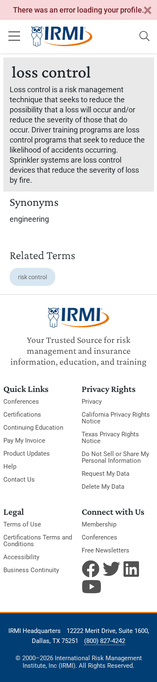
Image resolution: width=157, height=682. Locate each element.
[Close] (147, 10)
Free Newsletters (105, 550)
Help (9, 466)
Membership (99, 524)
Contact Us (19, 479)
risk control (32, 277)
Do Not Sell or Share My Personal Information (115, 457)
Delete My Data (103, 486)
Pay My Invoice (24, 440)
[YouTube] (90, 586)
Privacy (92, 401)
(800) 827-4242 (104, 641)
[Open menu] (14, 36)
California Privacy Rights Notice (116, 418)
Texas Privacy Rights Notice (110, 437)
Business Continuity (31, 570)
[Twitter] (111, 569)
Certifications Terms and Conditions (37, 541)
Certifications (22, 414)
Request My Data (105, 473)
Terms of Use (22, 524)
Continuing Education (33, 427)
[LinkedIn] (132, 569)
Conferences (21, 401)
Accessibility (21, 557)
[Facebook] (90, 569)
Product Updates (26, 453)
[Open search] (144, 36)
